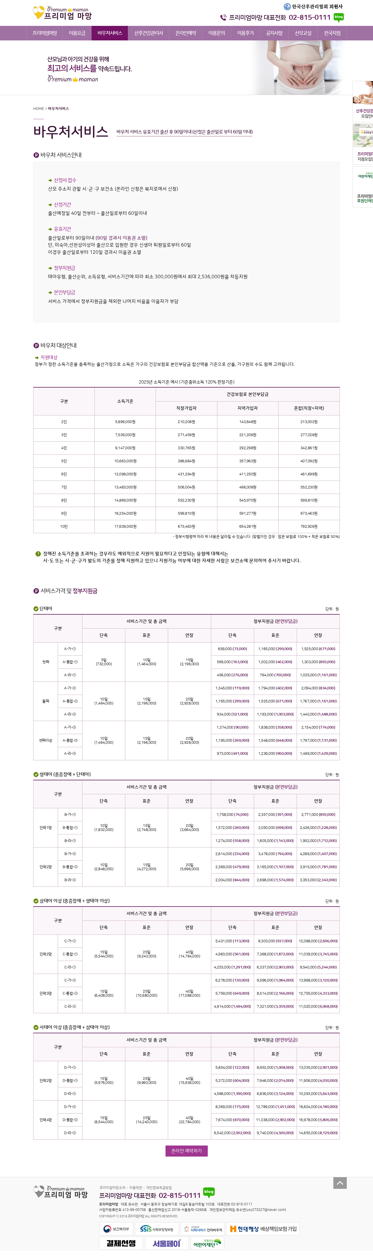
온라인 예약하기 (186, 1151)
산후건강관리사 (148, 33)
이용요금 (77, 33)
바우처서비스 (110, 33)
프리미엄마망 (44, 33)
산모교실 (303, 33)
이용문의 (216, 33)
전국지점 (332, 33)
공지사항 (274, 33)
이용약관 (135, 1188)
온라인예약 (185, 33)
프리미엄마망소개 (112, 1188)
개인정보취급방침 (159, 1188)
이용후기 (245, 33)
